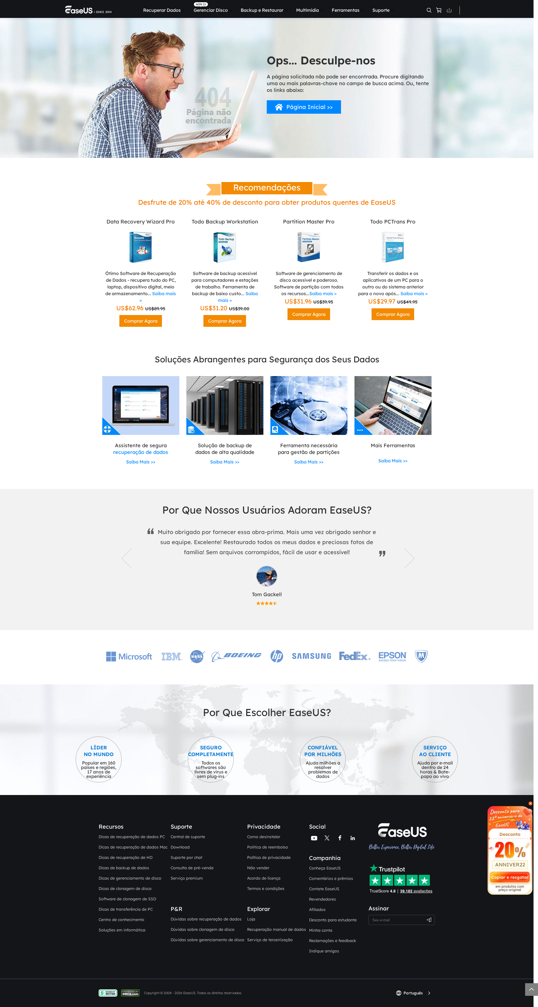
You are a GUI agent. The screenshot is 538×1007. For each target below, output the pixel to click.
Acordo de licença (263, 878)
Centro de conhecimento (121, 919)
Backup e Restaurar (262, 10)
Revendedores (322, 899)
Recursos (111, 826)
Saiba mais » (323, 293)
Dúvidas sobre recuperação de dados (206, 919)
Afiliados (317, 909)
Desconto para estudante (333, 919)
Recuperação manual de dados (276, 929)
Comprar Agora (140, 321)
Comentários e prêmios (331, 878)
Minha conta (320, 930)
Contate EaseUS (324, 888)
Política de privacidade (269, 857)
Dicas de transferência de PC (126, 909)
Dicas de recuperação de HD (125, 857)
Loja (251, 919)
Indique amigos (324, 951)
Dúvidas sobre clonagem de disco (203, 929)
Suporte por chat (186, 857)
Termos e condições (265, 888)
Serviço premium (187, 878)
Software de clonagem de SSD (127, 898)
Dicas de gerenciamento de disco (130, 878)
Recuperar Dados (162, 10)
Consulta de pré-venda (192, 867)
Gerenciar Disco (211, 10)
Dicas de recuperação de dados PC (132, 836)
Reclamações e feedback (332, 940)
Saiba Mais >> (140, 462)
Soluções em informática (122, 930)
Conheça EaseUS (325, 868)
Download (180, 847)
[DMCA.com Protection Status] (132, 992)
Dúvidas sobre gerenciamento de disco (207, 939)
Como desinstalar (263, 836)
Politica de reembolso (267, 847)
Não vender (258, 867)
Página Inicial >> (309, 106)
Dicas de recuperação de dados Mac (133, 847)
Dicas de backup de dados (124, 867)
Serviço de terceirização (270, 939)
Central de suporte (188, 836)
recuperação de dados (140, 452)
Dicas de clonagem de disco (125, 888)
